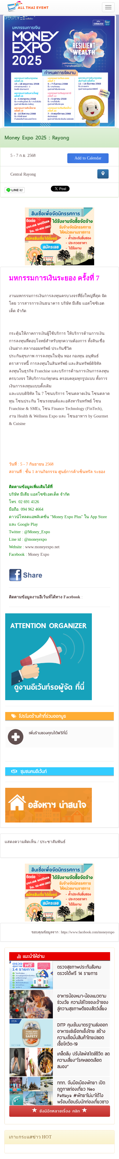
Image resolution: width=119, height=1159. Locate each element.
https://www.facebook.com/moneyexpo (87, 932)
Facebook (72, 597)
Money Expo (38, 554)
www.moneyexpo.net (42, 547)
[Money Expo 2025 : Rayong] (59, 71)
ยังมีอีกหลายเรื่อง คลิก (60, 1111)
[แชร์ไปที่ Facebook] (26, 575)
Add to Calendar (88, 158)
